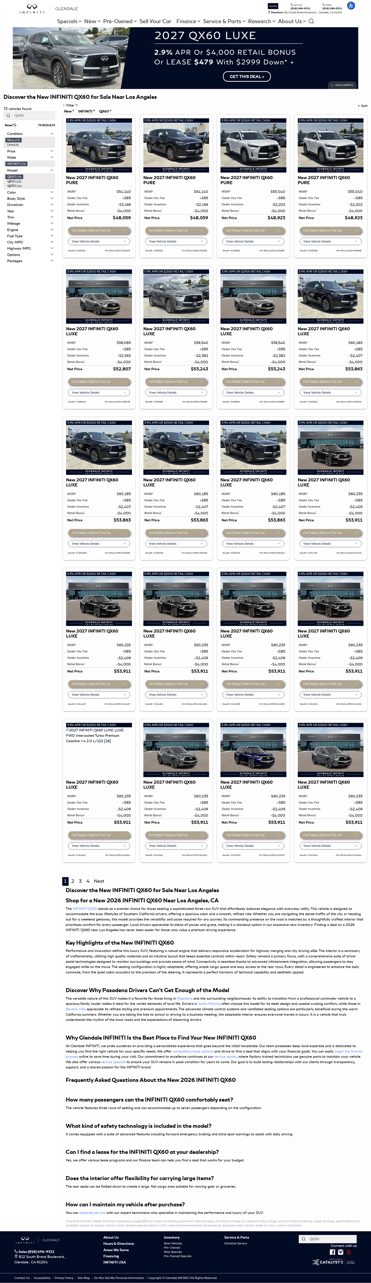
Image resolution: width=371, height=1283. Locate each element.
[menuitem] (30, 140)
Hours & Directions (118, 1244)
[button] (351, 5)
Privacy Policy (64, 1278)
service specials (113, 1062)
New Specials (173, 1252)
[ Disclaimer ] (342, 85)
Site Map (84, 1278)
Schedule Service (235, 1243)
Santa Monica (209, 1004)
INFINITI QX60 (85, 909)
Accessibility (42, 1278)
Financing (111, 1256)
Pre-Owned (172, 1247)
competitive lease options (193, 1051)
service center (225, 1056)
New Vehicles (173, 1243)
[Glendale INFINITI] (50, 8)
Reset (9, 125)
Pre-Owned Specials (177, 1256)
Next (99, 881)
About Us (111, 1237)
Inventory (172, 1237)
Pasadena (184, 998)
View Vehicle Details (85, 241)
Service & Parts (236, 1237)
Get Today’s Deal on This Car (91, 230)
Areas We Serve (116, 1250)
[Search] (8, 116)
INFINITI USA (114, 1262)
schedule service (92, 1213)
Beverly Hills (76, 1009)
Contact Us (22, 1278)
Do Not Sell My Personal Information (119, 1278)
